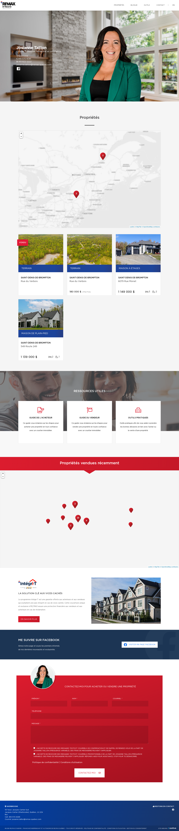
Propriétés (119, 5)
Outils (147, 5)
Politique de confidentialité (45, 762)
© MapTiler (138, 227)
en (174, 5)
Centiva (172, 828)
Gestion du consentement (137, 828)
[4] (86, 525)
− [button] (21, 136)
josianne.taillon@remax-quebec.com (34, 65)
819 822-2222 (25, 62)
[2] (76, 198)
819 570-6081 (24, 59)
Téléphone (36, 711)
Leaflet (132, 227)
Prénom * (36, 698)
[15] (78, 522)
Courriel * (117, 698)
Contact (160, 5)
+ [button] (21, 133)
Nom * (74, 698)
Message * (36, 723)
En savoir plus (29, 619)
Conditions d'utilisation (71, 762)
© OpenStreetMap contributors (151, 227)
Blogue (134, 5)
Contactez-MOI (87, 773)
